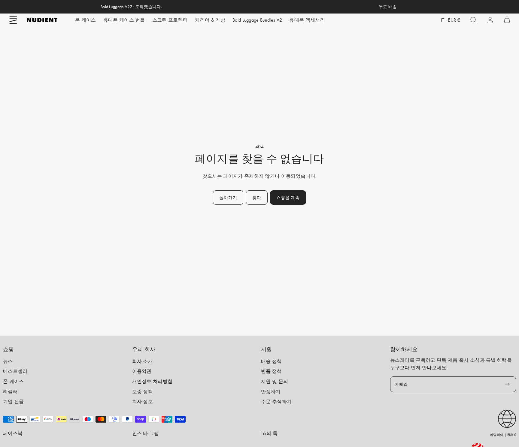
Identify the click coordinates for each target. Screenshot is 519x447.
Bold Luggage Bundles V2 (257, 20)
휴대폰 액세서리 (307, 20)
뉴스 (8, 361)
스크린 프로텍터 (170, 20)
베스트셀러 (15, 371)
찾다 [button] (256, 197)
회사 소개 (142, 361)
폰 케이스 (85, 20)
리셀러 (10, 391)
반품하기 (271, 391)
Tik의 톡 (269, 433)
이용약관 (142, 371)
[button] (13, 20)
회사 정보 (142, 401)
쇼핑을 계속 (287, 197)
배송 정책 (271, 361)
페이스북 (13, 433)
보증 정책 (142, 391)
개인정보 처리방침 (152, 381)
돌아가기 (228, 197)
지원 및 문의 (274, 381)
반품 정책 (271, 371)
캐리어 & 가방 (210, 20)
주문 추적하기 (276, 401)
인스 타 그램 (145, 433)
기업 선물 (13, 401)
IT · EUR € (450, 20)
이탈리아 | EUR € (503, 435)
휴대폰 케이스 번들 (124, 20)
